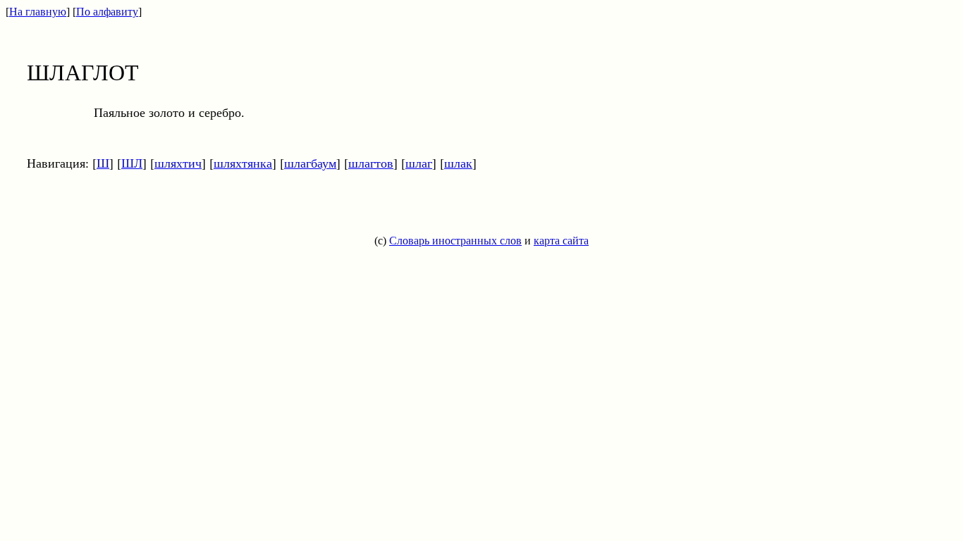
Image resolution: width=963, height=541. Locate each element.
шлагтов (370, 162)
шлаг (418, 162)
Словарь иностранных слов (455, 241)
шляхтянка (243, 162)
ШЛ (131, 162)
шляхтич (178, 162)
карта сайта (561, 241)
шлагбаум (310, 162)
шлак (458, 162)
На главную (37, 12)
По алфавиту (107, 12)
